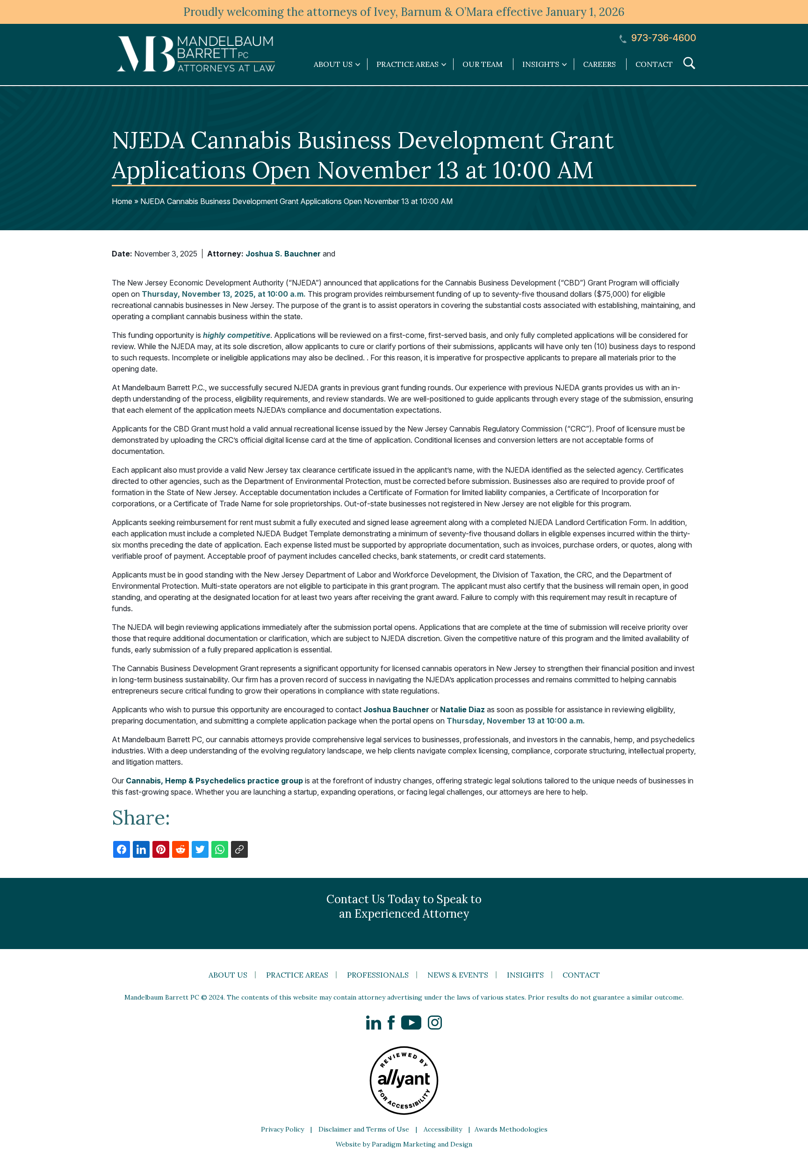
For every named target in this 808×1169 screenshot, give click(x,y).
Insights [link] (540, 64)
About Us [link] (333, 64)
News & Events (457, 974)
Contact (654, 64)
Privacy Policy (282, 1129)
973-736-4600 (662, 38)
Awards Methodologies (511, 1129)
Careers (599, 64)
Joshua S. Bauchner (283, 253)
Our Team (482, 64)
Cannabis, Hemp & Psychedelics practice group (214, 780)
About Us (228, 974)
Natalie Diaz (462, 709)
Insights (525, 974)
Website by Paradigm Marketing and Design (404, 1144)
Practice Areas (297, 974)
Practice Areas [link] (407, 64)
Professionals (378, 974)
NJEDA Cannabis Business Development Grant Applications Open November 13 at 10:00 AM (296, 201)
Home (122, 201)
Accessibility (443, 1129)
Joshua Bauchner (396, 709)
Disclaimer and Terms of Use (363, 1129)
